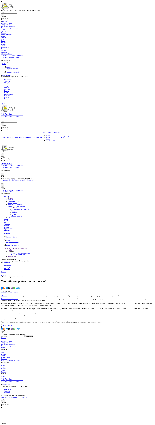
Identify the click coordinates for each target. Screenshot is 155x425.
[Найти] (2, 15)
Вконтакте (7, 80)
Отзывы (3, 372)
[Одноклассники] (4, 288)
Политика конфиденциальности (10, 360)
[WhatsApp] (14, 288)
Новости (3, 368)
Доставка (3, 354)
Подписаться (29, 336)
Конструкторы (5, 343)
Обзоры (3, 376)
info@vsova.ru (6, 75)
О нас (2, 352)
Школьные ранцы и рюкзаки (20, 209)
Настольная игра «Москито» (9, 299)
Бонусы (3, 367)
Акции (3, 365)
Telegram (7, 81)
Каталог (10, 199)
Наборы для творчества (8, 344)
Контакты (4, 359)
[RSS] (1, 289)
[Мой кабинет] (1, 172)
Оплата (3, 355)
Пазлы (3, 347)
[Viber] (12, 288)
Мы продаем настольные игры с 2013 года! (14, 397)
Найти (3, 401)
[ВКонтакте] (2, 288)
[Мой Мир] (7, 288)
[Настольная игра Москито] (9, 293)
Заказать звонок (13, 256)
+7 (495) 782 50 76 (6, 54)
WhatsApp (7, 83)
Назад (11, 198)
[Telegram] (19, 288)
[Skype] (17, 288)
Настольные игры (6, 341)
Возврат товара (5, 357)
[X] (9, 288)
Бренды (3, 370)
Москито (4, 296)
